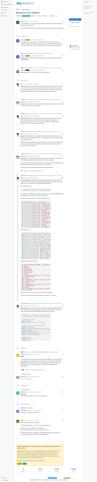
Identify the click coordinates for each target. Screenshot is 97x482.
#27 (62, 410)
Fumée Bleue (24, 410)
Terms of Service (64, 479)
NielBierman (23, 392)
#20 (62, 133)
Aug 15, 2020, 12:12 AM (32, 84)
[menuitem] (89, 2)
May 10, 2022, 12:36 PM (36, 392)
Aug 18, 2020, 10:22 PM (32, 305)
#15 (62, 55)
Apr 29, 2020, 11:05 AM (39, 55)
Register (20, 463)
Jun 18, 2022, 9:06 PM (33, 420)
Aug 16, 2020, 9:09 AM (35, 156)
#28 (62, 420)
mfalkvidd (25, 53)
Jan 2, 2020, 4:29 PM (33, 21)
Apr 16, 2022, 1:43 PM (33, 354)
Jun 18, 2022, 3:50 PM (36, 410)
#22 (62, 177)
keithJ (22, 21)
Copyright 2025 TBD (34, 479)
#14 (62, 39)
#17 (62, 84)
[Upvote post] (57, 32)
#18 (62, 101)
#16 (62, 70)
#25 (62, 376)
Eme (22, 84)
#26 (62, 392)
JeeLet (22, 420)
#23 (62, 305)
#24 (62, 354)
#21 (62, 156)
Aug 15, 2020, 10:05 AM (32, 116)
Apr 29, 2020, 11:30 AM (39, 70)
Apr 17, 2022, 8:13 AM (34, 376)
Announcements (26, 15)
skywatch (23, 101)
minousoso (23, 39)
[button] (7, 477)
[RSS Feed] (56, 16)
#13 (62, 21)
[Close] (61, 446)
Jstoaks (22, 354)
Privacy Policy (54, 479)
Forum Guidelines (45, 479)
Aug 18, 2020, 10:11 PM (32, 177)
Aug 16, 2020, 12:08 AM (32, 133)
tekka (24, 352)
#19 (62, 116)
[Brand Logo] (25, 3)
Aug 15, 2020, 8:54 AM (35, 101)
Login (24, 463)
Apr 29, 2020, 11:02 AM (39, 39)
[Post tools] (62, 32)
